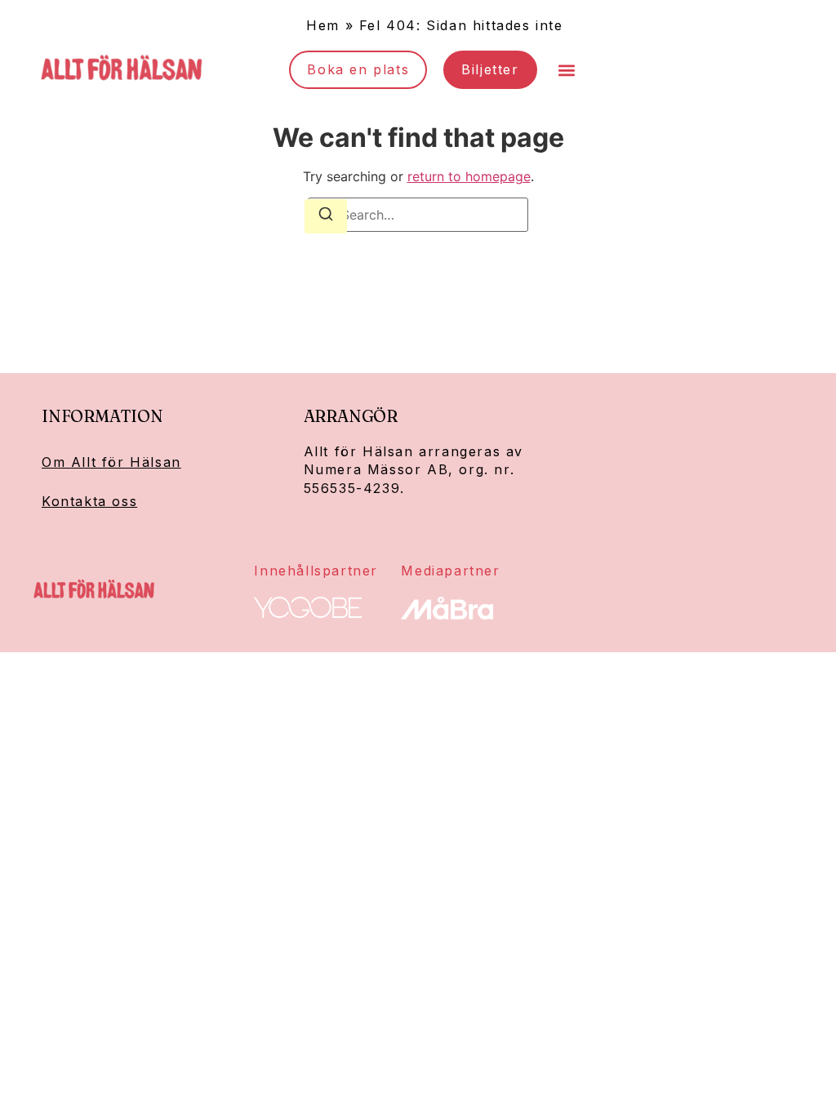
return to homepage (469, 176)
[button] (567, 69)
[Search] (326, 216)
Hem (323, 25)
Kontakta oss (89, 501)
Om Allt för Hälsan (111, 462)
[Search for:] (418, 215)
